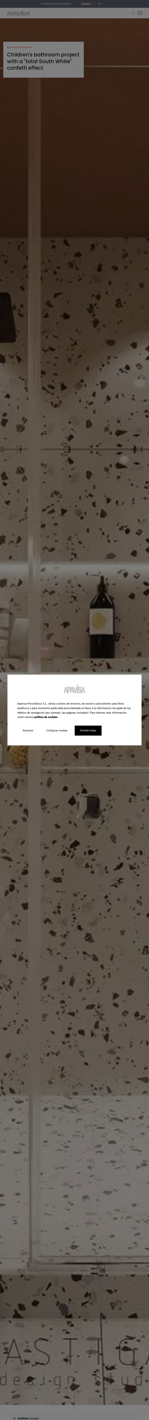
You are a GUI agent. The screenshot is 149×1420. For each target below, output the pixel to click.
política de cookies (46, 717)
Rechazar (28, 730)
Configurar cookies (56, 730)
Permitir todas (88, 730)
